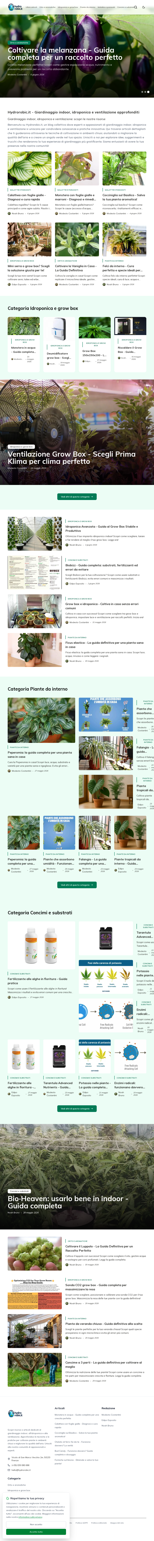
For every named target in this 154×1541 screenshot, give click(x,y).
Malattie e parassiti (106, 7)
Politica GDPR (82, 1523)
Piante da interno (87, 7)
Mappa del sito (117, 1523)
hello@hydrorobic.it (21, 1470)
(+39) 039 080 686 (20, 1465)
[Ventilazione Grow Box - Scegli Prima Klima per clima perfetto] (77, 432)
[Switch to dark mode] (143, 7)
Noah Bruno (14, 1212)
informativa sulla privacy (30, 1517)
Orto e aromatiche (47, 7)
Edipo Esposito (109, 1420)
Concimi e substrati (125, 7)
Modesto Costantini (17, 74)
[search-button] (135, 7)
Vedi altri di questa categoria (75, 496)
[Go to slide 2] (145, 92)
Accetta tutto (36, 1531)
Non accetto (36, 1524)
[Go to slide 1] (142, 92)
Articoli (60, 1408)
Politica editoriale (99, 1523)
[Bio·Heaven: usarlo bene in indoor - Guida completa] (77, 1176)
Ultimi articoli (31, 7)
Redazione (108, 1408)
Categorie (14, 1478)
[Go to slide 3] (148, 92)
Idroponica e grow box (68, 7)
